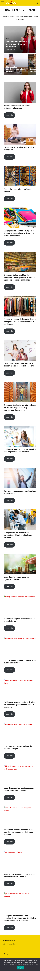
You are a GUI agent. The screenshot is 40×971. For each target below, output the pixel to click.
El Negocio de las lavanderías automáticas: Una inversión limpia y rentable (18, 535)
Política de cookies (9, 941)
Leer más (9, 115)
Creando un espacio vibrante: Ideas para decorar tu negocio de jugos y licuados (18, 832)
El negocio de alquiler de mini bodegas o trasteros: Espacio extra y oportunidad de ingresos (20, 407)
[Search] (36, 3)
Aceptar (20, 968)
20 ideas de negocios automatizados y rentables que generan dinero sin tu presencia (20, 704)
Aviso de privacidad (9, 944)
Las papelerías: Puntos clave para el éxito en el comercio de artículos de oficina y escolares (19, 233)
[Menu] (2, 3)
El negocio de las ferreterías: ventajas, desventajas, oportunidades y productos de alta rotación (20, 918)
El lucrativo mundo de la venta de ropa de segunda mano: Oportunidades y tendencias (20, 321)
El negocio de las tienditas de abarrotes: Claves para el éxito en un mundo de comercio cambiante (19, 277)
